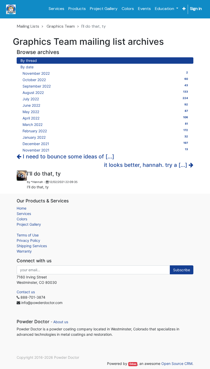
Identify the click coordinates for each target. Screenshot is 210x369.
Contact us (26, 292)
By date (27, 67)
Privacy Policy (28, 240)
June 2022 (105, 105)
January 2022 (105, 137)
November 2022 (105, 73)
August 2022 (105, 92)
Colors (22, 219)
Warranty (24, 251)
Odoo (132, 364)
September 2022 (105, 86)
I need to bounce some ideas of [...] (67, 156)
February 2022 (105, 130)
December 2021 (105, 143)
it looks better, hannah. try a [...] (146, 165)
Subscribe (181, 270)
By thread (28, 60)
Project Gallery (29, 224)
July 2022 (105, 98)
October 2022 (105, 79)
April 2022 (105, 118)
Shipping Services (32, 246)
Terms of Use (28, 235)
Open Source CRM (176, 363)
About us (60, 322)
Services (24, 213)
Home (21, 208)
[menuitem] (56, 9)
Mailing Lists (28, 26)
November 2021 (105, 150)
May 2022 (105, 111)
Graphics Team (61, 26)
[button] (184, 9)
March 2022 (105, 124)
